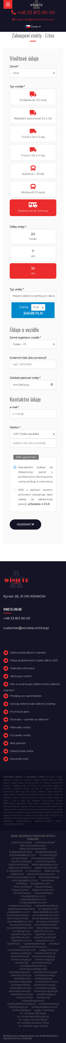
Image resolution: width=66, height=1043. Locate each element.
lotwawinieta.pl (43, 893)
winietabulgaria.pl (19, 972)
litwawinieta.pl (43, 886)
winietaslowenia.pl (19, 991)
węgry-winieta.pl (44, 1010)
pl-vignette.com (48, 908)
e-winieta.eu (33, 870)
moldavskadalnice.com (33, 902)
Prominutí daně (19, 711)
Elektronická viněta (21, 751)
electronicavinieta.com (41, 874)
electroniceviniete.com (21, 877)
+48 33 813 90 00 (35, 12)
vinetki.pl (54, 943)
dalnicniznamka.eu (20, 867)
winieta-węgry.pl (45, 959)
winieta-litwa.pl (20, 956)
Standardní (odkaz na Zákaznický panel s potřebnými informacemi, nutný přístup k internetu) (35, 474)
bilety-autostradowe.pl (33, 848)
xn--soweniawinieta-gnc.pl (33, 1016)
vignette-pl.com (20, 937)
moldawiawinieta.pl (19, 905)
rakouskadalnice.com (46, 912)
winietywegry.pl (18, 1007)
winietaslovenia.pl (20, 988)
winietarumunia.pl (44, 984)
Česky (34, 26)
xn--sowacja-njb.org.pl (33, 1013)
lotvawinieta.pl (22, 893)
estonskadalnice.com (25, 880)
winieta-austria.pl (21, 953)
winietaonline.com (46, 981)
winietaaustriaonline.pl (33, 965)
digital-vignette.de (46, 867)
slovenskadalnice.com (45, 918)
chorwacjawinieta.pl (43, 858)
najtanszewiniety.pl (46, 905)
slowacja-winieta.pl (47, 921)
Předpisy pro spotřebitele (25, 696)
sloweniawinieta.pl (46, 924)
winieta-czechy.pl (45, 953)
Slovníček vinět (19, 758)
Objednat (24, 524)
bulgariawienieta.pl (20, 851)
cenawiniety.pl (48, 855)
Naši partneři (18, 743)
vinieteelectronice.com (22, 950)
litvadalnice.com (40, 883)
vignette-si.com (45, 940)
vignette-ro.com (22, 940)
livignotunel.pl (20, 889)
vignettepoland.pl (34, 943)
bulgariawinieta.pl (46, 851)
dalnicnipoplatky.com (45, 864)
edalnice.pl (17, 874)
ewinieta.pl (47, 880)
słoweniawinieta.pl (48, 927)
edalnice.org (51, 870)
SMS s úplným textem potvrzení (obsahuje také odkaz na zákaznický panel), (35, 497)
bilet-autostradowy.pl (33, 845)
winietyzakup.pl (21, 1010)
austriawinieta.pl (45, 842)
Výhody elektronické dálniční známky (33, 703)
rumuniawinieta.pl (18, 915)
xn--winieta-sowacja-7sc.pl (33, 1022)
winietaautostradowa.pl (33, 969)
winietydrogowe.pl (33, 1000)
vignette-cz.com (45, 934)
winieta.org (21, 962)
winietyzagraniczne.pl (44, 1007)
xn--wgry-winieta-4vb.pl (33, 1019)
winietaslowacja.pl (45, 988)
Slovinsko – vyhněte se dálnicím (29, 719)
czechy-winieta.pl (21, 861)
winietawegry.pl (45, 994)
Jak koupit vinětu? (21, 676)
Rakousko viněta (20, 727)
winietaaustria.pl (41, 962)
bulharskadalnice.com (23, 855)
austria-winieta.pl (21, 842)
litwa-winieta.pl (23, 886)
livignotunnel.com (43, 889)
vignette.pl (13, 943)
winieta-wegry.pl (21, 959)
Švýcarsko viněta (20, 735)
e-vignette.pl (14, 870)
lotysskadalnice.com (33, 896)
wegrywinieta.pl (48, 950)
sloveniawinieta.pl (18, 918)
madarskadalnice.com (33, 899)
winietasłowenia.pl (22, 994)
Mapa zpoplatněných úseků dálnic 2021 (34, 660)
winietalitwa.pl (22, 978)
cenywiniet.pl (19, 858)
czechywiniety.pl (18, 864)
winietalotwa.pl (43, 978)
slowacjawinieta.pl (20, 924)
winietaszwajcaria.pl (46, 991)
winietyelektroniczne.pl (21, 1003)
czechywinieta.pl (45, 861)
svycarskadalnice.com (20, 927)
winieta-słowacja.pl (43, 956)
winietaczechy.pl (21, 975)
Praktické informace (22, 668)
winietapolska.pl (20, 984)
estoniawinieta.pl (49, 877)
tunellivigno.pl (21, 931)
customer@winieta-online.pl (34, 19)
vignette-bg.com (21, 934)
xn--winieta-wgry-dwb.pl (33, 1026)
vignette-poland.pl (44, 937)
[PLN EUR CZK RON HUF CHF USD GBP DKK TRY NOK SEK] (38, 307)
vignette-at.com (43, 931)
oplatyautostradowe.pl (21, 908)
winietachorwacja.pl (45, 972)
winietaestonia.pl (45, 975)
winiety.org (43, 997)
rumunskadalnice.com (45, 915)
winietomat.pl (24, 997)
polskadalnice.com (18, 912)
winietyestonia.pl (49, 1003)
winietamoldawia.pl (20, 981)
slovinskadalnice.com (20, 921)
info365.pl (21, 883)
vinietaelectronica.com (33, 946)
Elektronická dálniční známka (28, 652)
